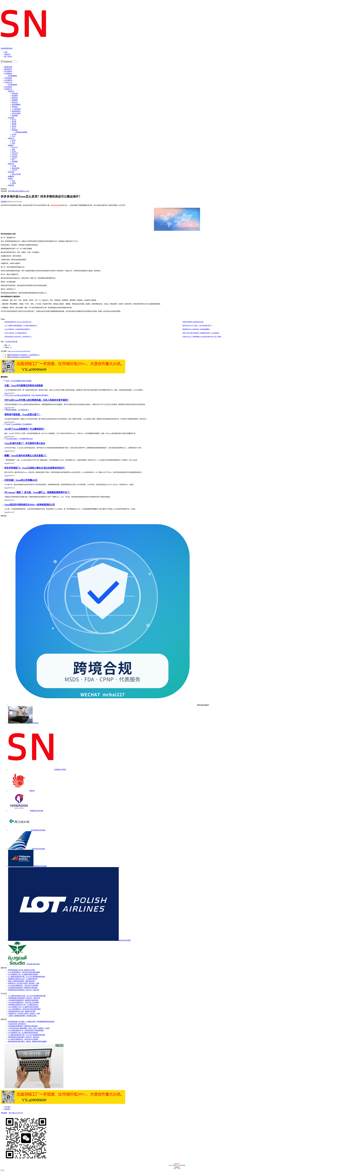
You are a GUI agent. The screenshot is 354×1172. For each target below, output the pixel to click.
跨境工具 (11, 164)
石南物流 (4, 201)
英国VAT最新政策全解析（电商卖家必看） (22, 981)
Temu (13, 136)
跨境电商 (15, 130)
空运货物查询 (12, 84)
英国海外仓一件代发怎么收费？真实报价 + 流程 (23, 983)
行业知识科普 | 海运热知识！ (17, 1024)
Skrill (13, 141)
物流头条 (7, 54)
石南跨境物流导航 (7, 48)
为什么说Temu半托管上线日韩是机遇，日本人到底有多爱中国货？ (37, 400)
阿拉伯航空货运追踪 (33, 964)
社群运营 (11, 185)
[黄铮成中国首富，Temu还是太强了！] (17, 410)
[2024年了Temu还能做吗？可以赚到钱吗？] (18, 424)
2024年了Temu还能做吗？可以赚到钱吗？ (24, 429)
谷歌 (13, 149)
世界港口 (9, 71)
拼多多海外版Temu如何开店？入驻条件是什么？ (18, 336)
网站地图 (4, 1113)
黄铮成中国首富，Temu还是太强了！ (22, 414)
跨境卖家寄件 (16, 111)
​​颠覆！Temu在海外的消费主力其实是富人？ (25, 455)
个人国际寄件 (16, 109)
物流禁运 (15, 107)
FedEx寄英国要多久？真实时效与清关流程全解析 (24, 972)
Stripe (13, 143)
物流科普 (15, 93)
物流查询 (9, 78)
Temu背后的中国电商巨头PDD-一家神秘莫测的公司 (29, 504)
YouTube (14, 154)
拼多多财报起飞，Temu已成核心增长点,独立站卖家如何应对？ (35, 468)
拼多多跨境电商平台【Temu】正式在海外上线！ (18, 322)
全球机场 (9, 80)
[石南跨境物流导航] (24, 46)
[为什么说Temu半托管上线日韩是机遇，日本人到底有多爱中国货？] (26, 395)
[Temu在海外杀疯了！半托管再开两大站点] (18, 439)
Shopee (14, 119)
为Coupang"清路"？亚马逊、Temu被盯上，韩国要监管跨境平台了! (37, 492)
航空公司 (9, 82)
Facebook (15, 147)
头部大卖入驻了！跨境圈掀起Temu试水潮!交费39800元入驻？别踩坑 (201, 336)
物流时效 (15, 98)
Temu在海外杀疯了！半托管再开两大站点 (24, 443)
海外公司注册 (16, 174)
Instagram (15, 156)
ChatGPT (14, 170)
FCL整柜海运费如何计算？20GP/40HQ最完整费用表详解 (26, 976)
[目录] (1, 60)
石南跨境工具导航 (60, 769)
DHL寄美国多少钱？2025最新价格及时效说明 (23, 974)
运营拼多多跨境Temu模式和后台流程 (192, 322)
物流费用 (15, 95)
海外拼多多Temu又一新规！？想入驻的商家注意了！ (197, 325)
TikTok (14, 151)
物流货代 (9, 69)
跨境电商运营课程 (21, 132)
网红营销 (15, 161)
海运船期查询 (12, 76)
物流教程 (15, 100)
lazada (13, 128)
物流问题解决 (16, 104)
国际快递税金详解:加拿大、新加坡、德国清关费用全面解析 (27, 1041)
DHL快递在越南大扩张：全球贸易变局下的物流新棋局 (26, 1030)
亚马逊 (14, 121)
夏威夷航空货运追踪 (36, 811)
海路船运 (9, 73)
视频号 (14, 183)
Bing (13, 159)
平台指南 (11, 118)
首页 (5, 52)
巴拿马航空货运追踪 (38, 849)
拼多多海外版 (56, 205)
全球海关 (9, 87)
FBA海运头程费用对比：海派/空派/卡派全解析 (23, 985)
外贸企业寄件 (16, 113)
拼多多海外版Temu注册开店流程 (19, 357)
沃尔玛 (14, 134)
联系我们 (7, 1109)
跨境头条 (9, 89)
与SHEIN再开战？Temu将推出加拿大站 (16, 333)
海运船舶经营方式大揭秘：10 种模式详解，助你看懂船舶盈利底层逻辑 (31, 1021)
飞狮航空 (32, 791)
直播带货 (11, 176)
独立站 (14, 126)
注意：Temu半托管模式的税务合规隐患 (23, 385)
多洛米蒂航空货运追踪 (38, 830)
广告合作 (9, 56)
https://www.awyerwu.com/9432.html (19, 351)
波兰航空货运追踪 (125, 940)
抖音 (13, 181)
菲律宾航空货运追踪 (40, 866)
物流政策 (15, 115)
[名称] (63, 373)
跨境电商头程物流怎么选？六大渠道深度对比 (23, 979)
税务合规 (11, 172)
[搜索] (3, 60)
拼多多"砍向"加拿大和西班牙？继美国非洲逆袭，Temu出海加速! (200, 333)
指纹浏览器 (15, 168)
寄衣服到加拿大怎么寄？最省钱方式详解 (21, 970)
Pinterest (14, 158)
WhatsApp (15, 153)
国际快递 (9, 67)
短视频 (10, 178)
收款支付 (11, 138)
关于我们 (7, 1107)
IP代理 (14, 166)
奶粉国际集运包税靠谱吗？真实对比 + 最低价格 (23, 990)
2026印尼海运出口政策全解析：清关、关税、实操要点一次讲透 (28, 1028)
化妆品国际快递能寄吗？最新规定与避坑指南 (23, 987)
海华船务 (36, 723)
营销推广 (11, 145)
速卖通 (14, 124)
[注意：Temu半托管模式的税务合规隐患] (17, 381)
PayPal (14, 140)
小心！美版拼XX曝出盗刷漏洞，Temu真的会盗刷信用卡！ (21, 325)
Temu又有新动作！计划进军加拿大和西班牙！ (18, 329)
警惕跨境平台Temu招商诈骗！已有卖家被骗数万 (196, 329)
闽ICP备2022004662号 (16, 1113)
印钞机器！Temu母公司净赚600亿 (20, 480)
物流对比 (15, 102)
